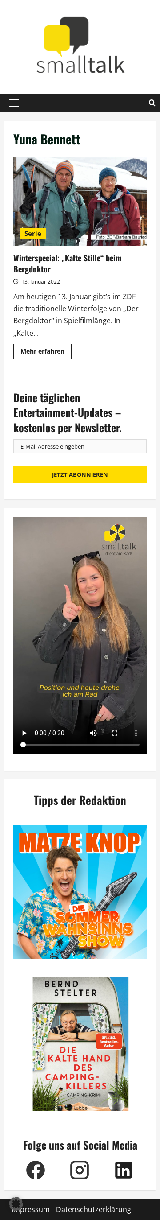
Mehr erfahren (46, 352)
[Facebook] (35, 1170)
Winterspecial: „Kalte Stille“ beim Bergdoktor (80, 201)
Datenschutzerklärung (93, 1209)
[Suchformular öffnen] (152, 103)
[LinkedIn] (123, 1170)
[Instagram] (79, 1170)
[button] (14, 103)
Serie (32, 233)
